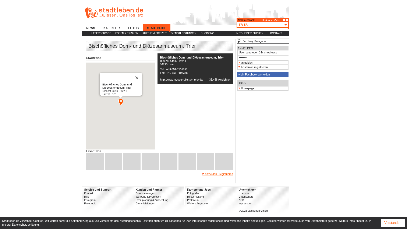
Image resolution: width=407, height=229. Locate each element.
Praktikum (193, 200)
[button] (121, 102)
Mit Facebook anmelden (255, 74)
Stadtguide (156, 28)
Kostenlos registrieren (254, 67)
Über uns (244, 193)
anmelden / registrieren (219, 174)
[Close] (137, 78)
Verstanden (392, 223)
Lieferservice (101, 33)
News (90, 28)
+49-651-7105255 (176, 69)
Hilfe (86, 196)
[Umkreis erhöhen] (284, 20)
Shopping (207, 33)
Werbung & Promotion (148, 196)
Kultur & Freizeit (154, 33)
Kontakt (276, 33)
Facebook (90, 203)
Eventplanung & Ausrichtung (152, 200)
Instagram (90, 200)
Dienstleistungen (184, 33)
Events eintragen (145, 193)
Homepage (247, 88)
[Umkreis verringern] (287, 20)
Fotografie (193, 193)
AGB (241, 200)
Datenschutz (246, 196)
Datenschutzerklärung (25, 224)
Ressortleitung (195, 196)
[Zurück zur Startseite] (114, 12)
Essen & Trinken (126, 33)
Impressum (245, 203)
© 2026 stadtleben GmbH (253, 210)
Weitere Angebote (197, 203)
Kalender (111, 28)
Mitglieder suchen (249, 33)
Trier (243, 24)
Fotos (133, 28)
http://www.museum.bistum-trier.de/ (181, 79)
